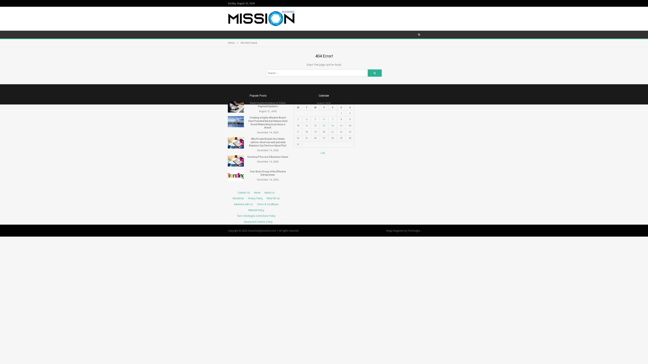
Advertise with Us (243, 204)
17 (298, 132)
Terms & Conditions (268, 204)
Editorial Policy (256, 210)
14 (332, 125)
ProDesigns (414, 230)
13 (324, 125)
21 (332, 132)
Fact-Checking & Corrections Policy (256, 215)
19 (315, 132)
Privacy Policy (255, 198)
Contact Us (244, 192)
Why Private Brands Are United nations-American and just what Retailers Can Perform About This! (268, 142)
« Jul (322, 152)
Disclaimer (238, 198)
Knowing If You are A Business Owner (267, 157)
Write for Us (273, 198)
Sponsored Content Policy (258, 221)
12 (315, 125)
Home (257, 192)
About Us (269, 192)
